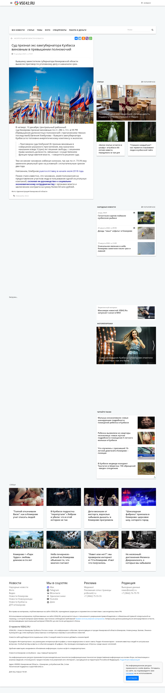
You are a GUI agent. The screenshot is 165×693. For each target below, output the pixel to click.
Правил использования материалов (89, 619)
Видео (12, 593)
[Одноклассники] (83, 38)
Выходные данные (131, 587)
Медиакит (89, 587)
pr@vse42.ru (90, 593)
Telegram (54, 590)
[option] (126, 345)
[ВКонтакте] (76, 38)
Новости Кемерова (18, 596)
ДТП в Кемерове (17, 604)
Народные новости (106, 207)
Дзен (52, 601)
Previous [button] (99, 345)
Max (52, 587)
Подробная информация (130, 660)
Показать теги (22, 196)
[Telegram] (79, 38)
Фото (11, 590)
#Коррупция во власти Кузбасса (29, 38)
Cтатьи (13, 485)
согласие (130, 673)
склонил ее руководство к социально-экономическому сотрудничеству (44, 182)
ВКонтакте (54, 593)
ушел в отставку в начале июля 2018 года (61, 171)
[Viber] (87, 38)
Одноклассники (57, 596)
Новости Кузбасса (18, 601)
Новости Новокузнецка (20, 599)
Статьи (100, 82)
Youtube (53, 599)
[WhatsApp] (90, 38)
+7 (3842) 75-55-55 (93, 596)
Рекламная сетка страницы (97, 590)
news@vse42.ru (129, 590)
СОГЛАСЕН (132, 678)
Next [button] (153, 345)
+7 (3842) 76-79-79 (130, 593)
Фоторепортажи (105, 323)
